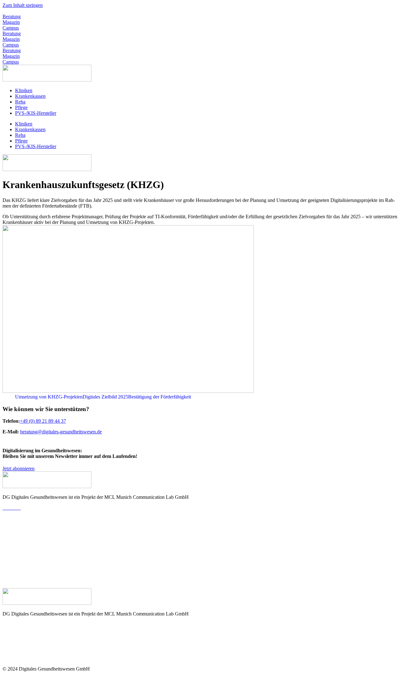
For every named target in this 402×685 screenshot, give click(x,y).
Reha (20, 101)
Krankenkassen (30, 96)
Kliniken (23, 90)
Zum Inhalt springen (23, 5)
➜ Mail (10, 573)
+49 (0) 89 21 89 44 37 (26, 11)
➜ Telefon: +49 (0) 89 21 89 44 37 (37, 579)
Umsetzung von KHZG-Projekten (49, 396)
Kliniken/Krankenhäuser (27, 518)
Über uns (12, 624)
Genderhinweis (71, 679)
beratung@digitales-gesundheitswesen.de (93, 11)
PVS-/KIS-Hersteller (35, 113)
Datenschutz (40, 679)
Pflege (21, 107)
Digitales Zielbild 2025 (105, 396)
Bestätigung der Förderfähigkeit (159, 396)
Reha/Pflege (15, 540)
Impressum (13, 679)
